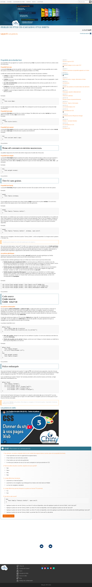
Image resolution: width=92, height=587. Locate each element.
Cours (9, 1)
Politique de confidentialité (26, 580)
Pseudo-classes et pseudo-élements (72, 99)
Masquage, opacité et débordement (72, 92)
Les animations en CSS (68, 124)
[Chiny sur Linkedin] (48, 568)
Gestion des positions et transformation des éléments (76, 86)
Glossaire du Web (18, 1)
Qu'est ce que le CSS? (68, 61)
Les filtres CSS (66, 128)
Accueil (2, 1)
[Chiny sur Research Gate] (54, 568)
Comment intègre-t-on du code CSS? (72, 65)
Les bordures (66, 83)
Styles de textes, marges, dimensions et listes (74, 79)
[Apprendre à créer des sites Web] (4, 570)
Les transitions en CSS (68, 110)
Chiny (42, 585)
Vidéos (28, 1)
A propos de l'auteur (24, 568)
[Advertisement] (44, 47)
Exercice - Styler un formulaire (70, 103)
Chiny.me (21, 566)
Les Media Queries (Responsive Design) (73, 115)
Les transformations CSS (69, 107)
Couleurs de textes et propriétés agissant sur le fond (76, 70)
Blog (34, 1)
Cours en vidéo (23, 575)
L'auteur (40, 1)
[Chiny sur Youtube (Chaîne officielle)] (51, 568)
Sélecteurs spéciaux (68, 95)
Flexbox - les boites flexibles (70, 121)
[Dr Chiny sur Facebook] (42, 568)
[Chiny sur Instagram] (45, 568)
